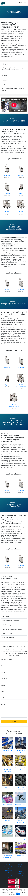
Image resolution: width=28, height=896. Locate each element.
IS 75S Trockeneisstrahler (7, 212)
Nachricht (3, 704)
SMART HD (7, 289)
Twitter (20, 871)
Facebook (20, 867)
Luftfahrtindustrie (20, 805)
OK (18, 894)
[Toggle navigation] (25, 2)
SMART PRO (7, 175)
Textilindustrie (20, 855)
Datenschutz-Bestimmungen (20, 874)
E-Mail (2, 666)
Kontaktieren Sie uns (8, 867)
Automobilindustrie (20, 768)
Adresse (3, 685)
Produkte (8, 864)
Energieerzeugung (20, 751)
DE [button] (20, 2)
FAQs (8, 877)
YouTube (20, 864)
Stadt (2, 691)
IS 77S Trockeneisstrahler (14, 405)
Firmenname (4, 679)
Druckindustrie (7, 805)
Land (2, 698)
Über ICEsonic (8, 870)
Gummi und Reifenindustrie (20, 788)
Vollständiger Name (6, 659)
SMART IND (7, 193)
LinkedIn (20, 869)
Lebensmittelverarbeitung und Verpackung (7, 769)
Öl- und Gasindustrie (20, 821)
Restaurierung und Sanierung (7, 856)
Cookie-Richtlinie (20, 877)
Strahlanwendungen (8, 875)
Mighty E (7, 385)
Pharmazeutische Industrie (8, 839)
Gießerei (7, 787)
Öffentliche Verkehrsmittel (20, 839)
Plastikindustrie (7, 750)
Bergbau (7, 820)
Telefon (3, 672)
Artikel (8, 872)
